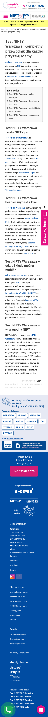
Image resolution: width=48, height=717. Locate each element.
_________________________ (20, 648)
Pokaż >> (12, 438)
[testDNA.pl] (32, 501)
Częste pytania (15, 611)
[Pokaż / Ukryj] (44, 207)
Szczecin (8, 427)
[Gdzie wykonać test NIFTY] (24, 511)
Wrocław (35, 415)
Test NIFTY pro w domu (18, 606)
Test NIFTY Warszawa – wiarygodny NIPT (24, 117)
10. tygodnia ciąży (13, 190)
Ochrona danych (16, 615)
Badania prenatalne (13, 62)
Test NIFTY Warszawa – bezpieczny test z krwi (24, 103)
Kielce (30, 427)
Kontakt (12, 570)
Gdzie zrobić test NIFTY (15, 275)
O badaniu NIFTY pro (17, 597)
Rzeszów (7, 433)
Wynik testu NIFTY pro (18, 601)
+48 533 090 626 (24, 471)
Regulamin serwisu (17, 639)
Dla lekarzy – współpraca (19, 653)
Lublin (19, 427)
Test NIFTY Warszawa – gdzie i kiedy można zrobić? (24, 110)
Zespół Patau (11, 158)
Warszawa (8, 415)
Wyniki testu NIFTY (27, 293)
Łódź (42, 421)
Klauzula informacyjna (18, 634)
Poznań (7, 421)
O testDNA (14, 561)
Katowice (31, 421)
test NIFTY (28, 253)
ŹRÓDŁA (13, 620)
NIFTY (18, 282)
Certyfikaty (14, 565)
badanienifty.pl (6, 29)
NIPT (19, 66)
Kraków (22, 415)
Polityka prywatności (17, 644)
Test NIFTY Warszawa (15, 208)
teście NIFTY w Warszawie (19, 76)
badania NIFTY (31, 300)
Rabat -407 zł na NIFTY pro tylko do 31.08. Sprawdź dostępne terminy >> (24, 23)
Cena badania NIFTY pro (19, 592)
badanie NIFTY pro (27, 173)
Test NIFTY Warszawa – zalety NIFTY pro (22, 96)
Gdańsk (19, 421)
